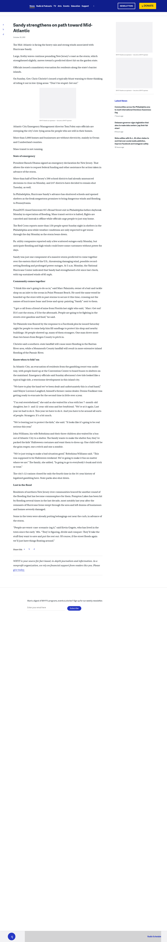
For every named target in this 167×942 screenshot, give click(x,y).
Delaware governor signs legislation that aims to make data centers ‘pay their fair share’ (132, 125)
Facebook (24, 549)
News (32, 6)
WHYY (15, 6)
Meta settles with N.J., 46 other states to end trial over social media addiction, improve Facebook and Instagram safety (132, 141)
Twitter (29, 549)
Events (66, 6)
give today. (19, 569)
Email (34, 549)
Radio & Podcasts (44, 6)
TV (55, 6)
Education (75, 6)
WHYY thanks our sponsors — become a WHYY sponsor (55, 120)
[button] (11, 936)
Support (85, 6)
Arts (60, 6)
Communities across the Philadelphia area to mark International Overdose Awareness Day (133, 110)
